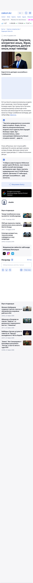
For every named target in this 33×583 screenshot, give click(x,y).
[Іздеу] (26, 13)
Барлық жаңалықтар (13, 29)
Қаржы (14, 17)
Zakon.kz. (13, 115)
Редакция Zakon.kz (7, 31)
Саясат (3, 17)
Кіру (30, 260)
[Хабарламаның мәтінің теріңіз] (16, 264)
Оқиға (19, 17)
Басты (3, 29)
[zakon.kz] (6, 13)
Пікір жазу (27, 270)
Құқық (24, 17)
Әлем (8, 17)
